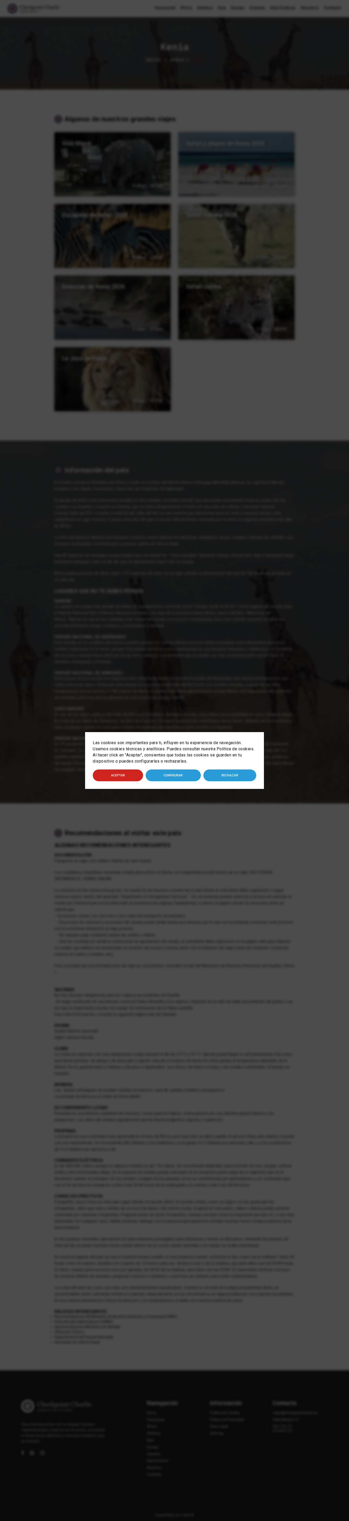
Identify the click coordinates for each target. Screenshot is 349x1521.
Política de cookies (235, 748)
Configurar (173, 775)
